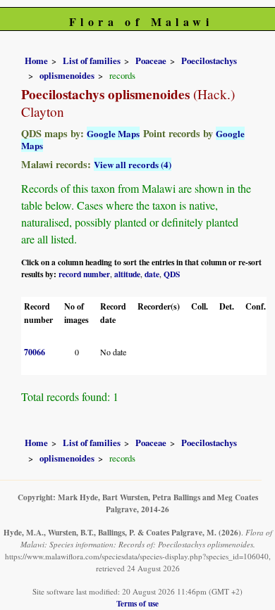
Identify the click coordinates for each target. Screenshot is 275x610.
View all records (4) (132, 164)
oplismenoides (66, 75)
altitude (127, 274)
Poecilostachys (209, 60)
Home (36, 60)
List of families (92, 60)
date (152, 274)
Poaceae (150, 60)
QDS (172, 274)
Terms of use (137, 603)
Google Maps (113, 133)
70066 (34, 352)
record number (84, 274)
